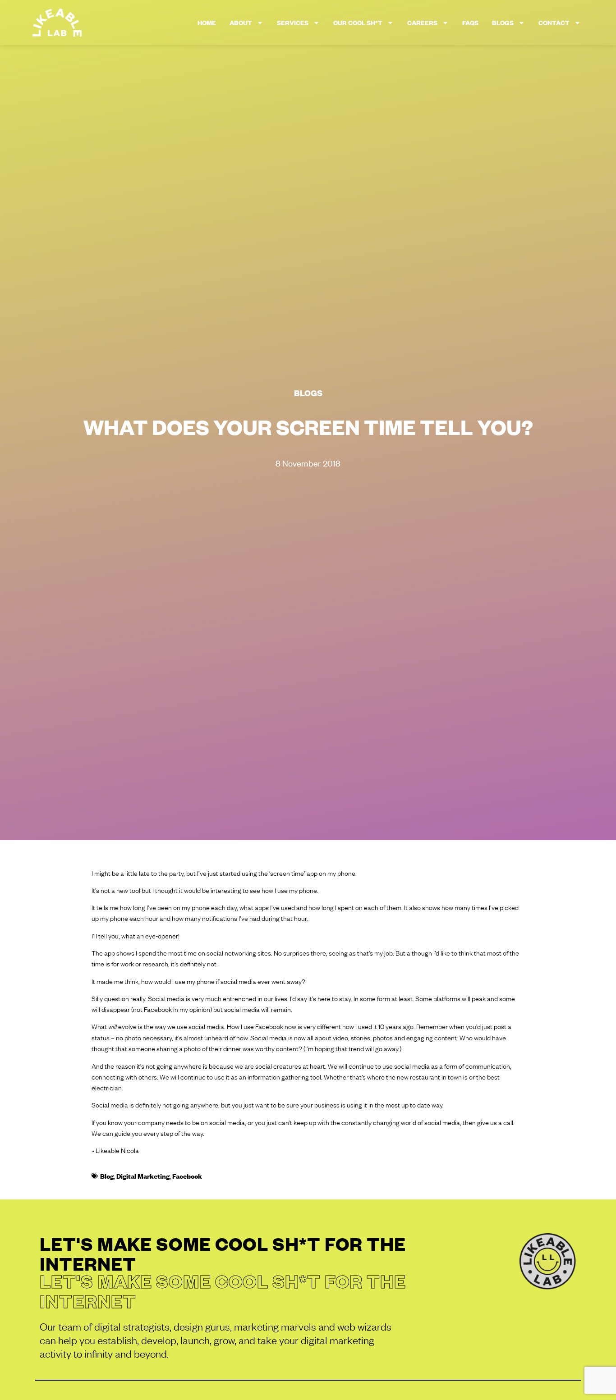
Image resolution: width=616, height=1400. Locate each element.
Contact (554, 22)
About (241, 22)
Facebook (187, 1175)
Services (292, 22)
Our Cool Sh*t (357, 22)
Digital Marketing (143, 1175)
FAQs (470, 22)
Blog (107, 1175)
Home (207, 22)
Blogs (503, 22)
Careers (422, 22)
